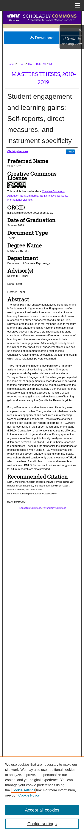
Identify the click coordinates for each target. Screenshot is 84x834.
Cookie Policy (29, 795)
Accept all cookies (42, 810)
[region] (42, 795)
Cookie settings (23, 790)
